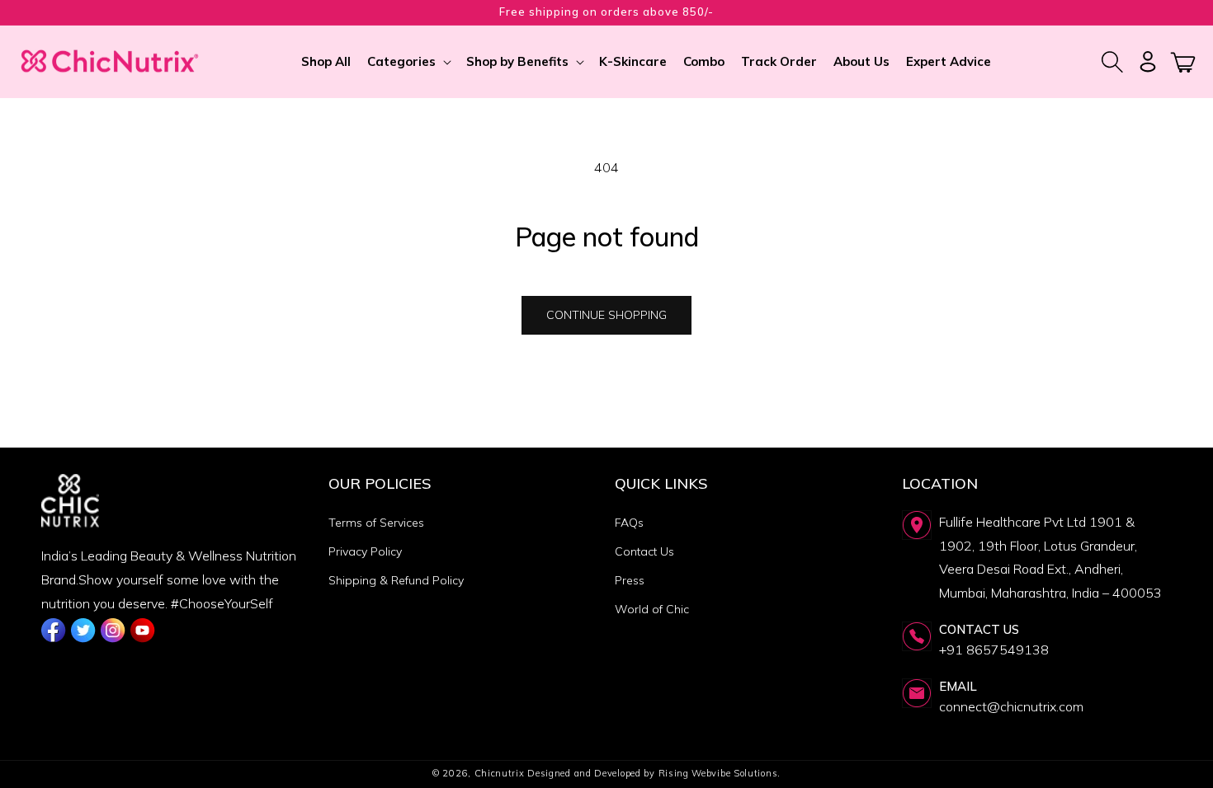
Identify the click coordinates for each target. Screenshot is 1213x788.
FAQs (629, 522)
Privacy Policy (365, 551)
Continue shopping (606, 314)
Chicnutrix (499, 773)
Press (629, 580)
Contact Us (644, 551)
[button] (408, 61)
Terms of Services (376, 522)
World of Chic (652, 609)
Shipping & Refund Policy (396, 580)
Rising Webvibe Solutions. (719, 773)
